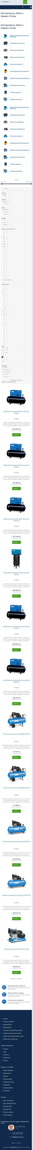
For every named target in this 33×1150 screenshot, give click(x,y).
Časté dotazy (6, 1057)
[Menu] (30, 7)
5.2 (5, 330)
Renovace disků (7, 1106)
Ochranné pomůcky (8, 1082)
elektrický (7, 209)
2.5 (5, 266)
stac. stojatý (7, 372)
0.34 (5, 299)
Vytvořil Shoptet (17, 1143)
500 (5, 246)
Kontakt (5, 1018)
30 (5, 262)
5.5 (5, 310)
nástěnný (7, 376)
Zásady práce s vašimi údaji (10, 1039)
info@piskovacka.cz (17, 1137)
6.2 (5, 333)
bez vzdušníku (8, 280)
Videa (4, 1051)
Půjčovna (5, 1049)
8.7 (5, 342)
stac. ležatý (7, 369)
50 (5, 235)
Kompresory (6, 1090)
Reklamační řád (7, 1024)
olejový (6, 201)
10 (5, 277)
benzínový (7, 214)
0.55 (5, 339)
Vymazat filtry (16, 380)
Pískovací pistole (7, 1079)
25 (5, 260)
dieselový (7, 211)
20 (5, 268)
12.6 (5, 324)
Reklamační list (7, 1027)
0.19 (5, 295)
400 (5, 222)
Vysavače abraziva (8, 1087)
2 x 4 (5, 306)
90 (5, 237)
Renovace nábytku (8, 1112)
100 (5, 242)
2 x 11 (5, 271)
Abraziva (5, 1076)
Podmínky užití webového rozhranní (12, 1030)
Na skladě (7, 188)
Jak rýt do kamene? (8, 1100)
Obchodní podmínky (8, 1021)
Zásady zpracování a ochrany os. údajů (13, 1036)
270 (5, 244)
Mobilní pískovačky (8, 1070)
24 (5, 255)
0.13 (5, 297)
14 (5, 359)
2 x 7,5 (6, 313)
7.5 (5, 315)
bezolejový (7, 203)
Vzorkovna (6, 1054)
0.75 (5, 337)
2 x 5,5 (6, 308)
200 (5, 239)
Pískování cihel (7, 1109)
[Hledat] (22, 7)
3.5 (5, 326)
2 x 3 (5, 304)
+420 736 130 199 (17, 1133)
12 (5, 361)
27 (5, 233)
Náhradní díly (6, 1084)
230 (5, 220)
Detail (15, 434)
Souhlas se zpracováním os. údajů (12, 1033)
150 (5, 230)
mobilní (6, 367)
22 (5, 264)
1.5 (5, 251)
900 (5, 257)
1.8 (5, 335)
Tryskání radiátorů (8, 1115)
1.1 (5, 301)
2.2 (5, 288)
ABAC (6, 195)
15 (5, 319)
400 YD (6, 224)
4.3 (5, 328)
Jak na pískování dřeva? (9, 1103)
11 (5, 317)
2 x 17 (6, 275)
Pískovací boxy (7, 1073)
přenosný (7, 374)
